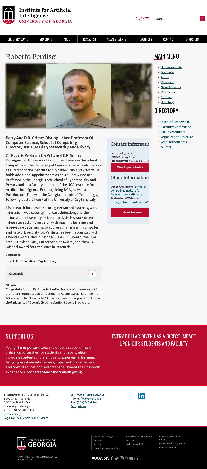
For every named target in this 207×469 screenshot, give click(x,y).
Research (89, 39)
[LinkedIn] (136, 458)
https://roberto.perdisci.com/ (129, 202)
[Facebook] (112, 458)
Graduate (45, 39)
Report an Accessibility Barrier (170, 438)
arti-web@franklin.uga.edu (88, 394)
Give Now (142, 18)
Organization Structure (177, 137)
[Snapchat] (126, 458)
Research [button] (15, 274)
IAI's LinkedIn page (142, 396)
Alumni (166, 147)
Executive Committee (176, 127)
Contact (169, 39)
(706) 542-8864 (87, 402)
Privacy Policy (12, 414)
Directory (193, 39)
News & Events (116, 39)
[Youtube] (131, 458)
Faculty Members (173, 132)
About (68, 39)
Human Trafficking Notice (172, 443)
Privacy (130, 440)
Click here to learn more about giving (53, 372)
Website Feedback (135, 444)
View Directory (132, 212)
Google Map (78, 406)
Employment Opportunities (106, 448)
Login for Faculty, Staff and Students (26, 418)
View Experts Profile (130, 167)
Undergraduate (17, 39)
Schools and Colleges (103, 436)
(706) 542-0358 (91, 398)
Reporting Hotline (167, 447)
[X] (117, 458)
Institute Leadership (175, 122)
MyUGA (97, 444)
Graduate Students (174, 142)
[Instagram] (122, 458)
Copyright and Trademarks (139, 436)
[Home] (50, 16)
